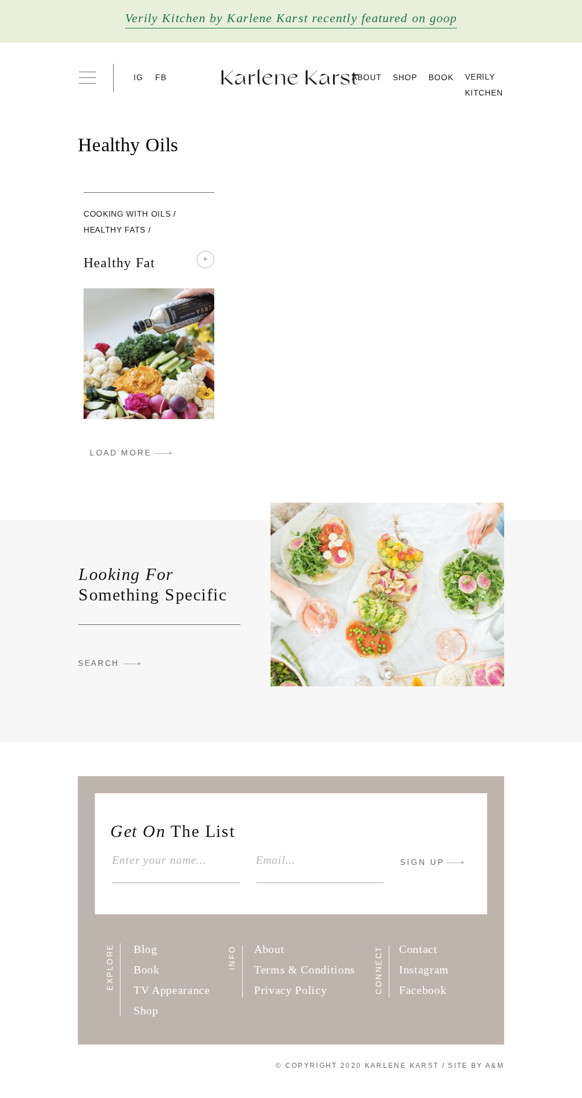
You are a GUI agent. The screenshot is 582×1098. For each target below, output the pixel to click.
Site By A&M (476, 1066)
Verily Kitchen (484, 84)
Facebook (422, 990)
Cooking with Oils (127, 213)
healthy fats (115, 229)
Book (441, 77)
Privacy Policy (290, 990)
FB (161, 77)
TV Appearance (172, 990)
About (367, 77)
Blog (145, 949)
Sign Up (422, 862)
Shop (405, 77)
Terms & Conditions (304, 969)
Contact (418, 949)
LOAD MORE (120, 452)
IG (139, 77)
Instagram (424, 969)
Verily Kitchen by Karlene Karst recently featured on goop (291, 18)
